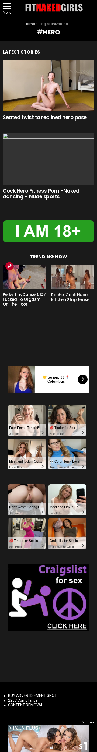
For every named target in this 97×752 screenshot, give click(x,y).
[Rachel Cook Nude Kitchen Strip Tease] (72, 277)
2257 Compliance (23, 700)
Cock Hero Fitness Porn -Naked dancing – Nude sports (41, 193)
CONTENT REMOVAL (25, 705)
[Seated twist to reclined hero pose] (48, 85)
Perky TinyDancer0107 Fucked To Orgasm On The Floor (24, 299)
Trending (9, 266)
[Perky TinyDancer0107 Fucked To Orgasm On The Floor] (24, 277)
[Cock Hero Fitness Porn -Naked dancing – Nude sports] (48, 159)
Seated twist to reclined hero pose (45, 117)
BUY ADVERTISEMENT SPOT (32, 695)
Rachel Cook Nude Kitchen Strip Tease (70, 297)
